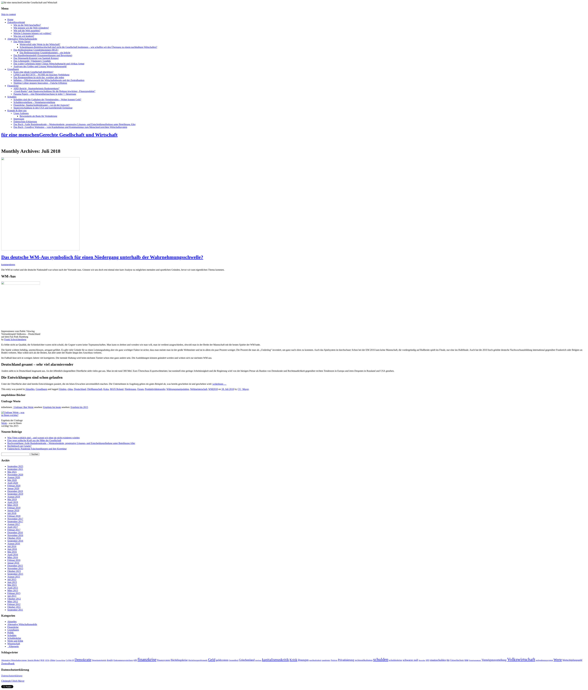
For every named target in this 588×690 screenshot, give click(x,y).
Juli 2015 (11, 579)
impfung (258, 660)
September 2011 (15, 609)
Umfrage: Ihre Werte (23, 407)
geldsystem (222, 659)
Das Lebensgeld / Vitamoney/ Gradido (32, 61)
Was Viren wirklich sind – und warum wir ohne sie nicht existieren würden (43, 437)
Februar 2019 (13, 507)
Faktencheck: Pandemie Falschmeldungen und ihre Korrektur (37, 448)
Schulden (11, 96)
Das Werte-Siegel (21, 41)
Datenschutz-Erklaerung (25, 121)
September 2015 (15, 574)
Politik (10, 632)
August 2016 (13, 543)
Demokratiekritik (99, 660)
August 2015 (13, 576)
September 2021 (15, 469)
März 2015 (12, 590)
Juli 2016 (11, 546)
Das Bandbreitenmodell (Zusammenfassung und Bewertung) (42, 55)
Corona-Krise (60, 660)
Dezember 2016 (15, 532)
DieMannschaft (94, 389)
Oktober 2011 (14, 607)
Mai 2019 (12, 499)
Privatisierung (346, 659)
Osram (140, 389)
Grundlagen (13, 69)
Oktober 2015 (14, 571)
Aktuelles (29, 389)
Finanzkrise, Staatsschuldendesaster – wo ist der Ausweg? (41, 105)
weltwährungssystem (544, 660)
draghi (110, 660)
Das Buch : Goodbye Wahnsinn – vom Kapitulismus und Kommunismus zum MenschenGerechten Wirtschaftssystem (70, 127)
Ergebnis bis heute (52, 407)
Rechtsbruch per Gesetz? (19, 446)
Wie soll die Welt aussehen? (26, 30)
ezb (135, 660)
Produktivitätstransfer (155, 389)
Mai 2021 (12, 472)
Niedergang (130, 389)
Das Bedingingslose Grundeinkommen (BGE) (35, 50)
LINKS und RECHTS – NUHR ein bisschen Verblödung (41, 74)
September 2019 (15, 494)
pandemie (326, 660)
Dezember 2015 (15, 565)
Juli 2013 (11, 596)
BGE (42, 660)
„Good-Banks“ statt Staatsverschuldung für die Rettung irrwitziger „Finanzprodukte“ (54, 91)
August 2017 (13, 524)
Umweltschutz (457, 660)
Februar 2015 (13, 593)
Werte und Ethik (15, 641)
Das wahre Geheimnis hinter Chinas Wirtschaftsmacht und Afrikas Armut (48, 63)
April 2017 (12, 527)
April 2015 (12, 587)
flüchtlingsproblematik (197, 660)
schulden (380, 659)
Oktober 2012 (14, 598)
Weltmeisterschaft (198, 389)
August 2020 (13, 477)
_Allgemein (13, 646)
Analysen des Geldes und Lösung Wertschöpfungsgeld (39, 66)
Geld (211, 660)
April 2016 (12, 554)
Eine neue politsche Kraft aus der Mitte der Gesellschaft (34, 440)
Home (10, 19)
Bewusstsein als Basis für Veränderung (38, 116)
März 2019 (12, 505)
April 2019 (12, 502)
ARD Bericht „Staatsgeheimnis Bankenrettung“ (36, 88)
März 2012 (12, 601)
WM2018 (213, 389)
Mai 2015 (12, 585)
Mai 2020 (12, 480)
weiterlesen (219, 384)
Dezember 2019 (15, 491)
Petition (334, 660)
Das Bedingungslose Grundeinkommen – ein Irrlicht (45, 52)
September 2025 (15, 466)
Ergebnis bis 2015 (79, 407)
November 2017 (15, 518)
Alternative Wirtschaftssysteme (14, 660)
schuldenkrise (395, 660)
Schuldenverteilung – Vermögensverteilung (34, 102)
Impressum (18, 119)
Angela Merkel (33, 660)
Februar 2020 (13, 485)
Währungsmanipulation (177, 389)
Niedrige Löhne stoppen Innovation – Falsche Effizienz (40, 83)
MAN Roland (116, 389)
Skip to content (8, 14)
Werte (4, 423)
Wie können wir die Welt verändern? (31, 28)
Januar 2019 (13, 510)
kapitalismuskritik (275, 660)
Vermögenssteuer (475, 660)
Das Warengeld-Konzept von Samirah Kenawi (35, 58)
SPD (427, 660)
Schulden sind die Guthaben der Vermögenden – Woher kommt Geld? (47, 99)
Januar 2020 (13, 488)
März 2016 (12, 557)
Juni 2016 (12, 549)
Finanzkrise (13, 85)
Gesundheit (233, 660)
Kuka (106, 389)
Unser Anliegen (21, 113)
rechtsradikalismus (364, 660)
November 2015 (15, 568)
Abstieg (62, 389)
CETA (47, 660)
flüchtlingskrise (179, 659)
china (70, 389)
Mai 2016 (12, 552)
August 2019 (13, 496)
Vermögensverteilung (494, 659)
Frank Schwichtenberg (15, 339)
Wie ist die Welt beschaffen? (27, 25)
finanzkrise (147, 659)
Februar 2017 (13, 529)
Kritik (293, 660)
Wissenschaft (13, 643)
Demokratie (83, 660)
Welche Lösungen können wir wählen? (32, 33)
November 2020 (15, 474)
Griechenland (247, 659)
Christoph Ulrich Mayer (12, 681)
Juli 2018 (11, 513)
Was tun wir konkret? (23, 36)
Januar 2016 (13, 563)
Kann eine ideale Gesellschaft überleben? (33, 72)
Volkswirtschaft (521, 659)
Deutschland (80, 389)
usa (466, 659)
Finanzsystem (163, 660)
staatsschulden (438, 659)
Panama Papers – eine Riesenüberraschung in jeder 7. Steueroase (44, 94)
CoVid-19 (70, 660)
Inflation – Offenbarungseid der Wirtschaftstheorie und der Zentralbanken (48, 80)
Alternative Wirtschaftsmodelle (22, 39)
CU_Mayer (243, 389)
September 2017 (15, 521)
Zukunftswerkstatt (16, 22)
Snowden (422, 660)
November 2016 (15, 535)
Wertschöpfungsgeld (572, 660)
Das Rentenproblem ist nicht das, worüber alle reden (38, 77)
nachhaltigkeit (315, 660)
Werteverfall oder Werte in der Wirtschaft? (40, 44)
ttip (448, 660)
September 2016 (15, 541)
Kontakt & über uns (16, 110)
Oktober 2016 (14, 538)
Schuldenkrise (14, 638)
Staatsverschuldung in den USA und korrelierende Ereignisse (42, 107)
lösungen (303, 659)
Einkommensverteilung (123, 660)
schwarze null (410, 659)
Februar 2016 (13, 560)
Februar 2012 (13, 604)
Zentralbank (8, 663)
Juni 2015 (12, 582)
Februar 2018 (13, 516)
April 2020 (12, 483)
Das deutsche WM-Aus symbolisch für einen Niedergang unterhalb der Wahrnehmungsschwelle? (102, 257)
